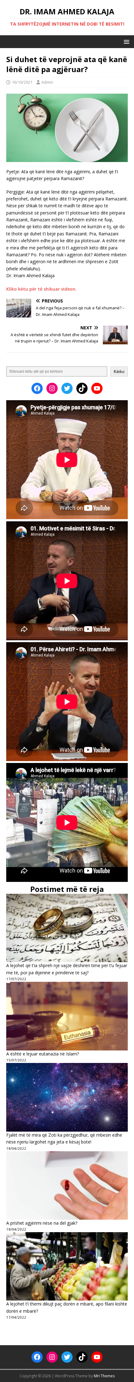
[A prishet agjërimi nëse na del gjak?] (67, 1185)
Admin (47, 82)
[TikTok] (82, 388)
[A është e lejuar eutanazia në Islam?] (67, 1016)
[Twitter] (67, 388)
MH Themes (104, 1376)
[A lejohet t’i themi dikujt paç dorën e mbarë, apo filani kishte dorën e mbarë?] (67, 1266)
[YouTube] (97, 388)
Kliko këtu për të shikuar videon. (41, 289)
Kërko (119, 371)
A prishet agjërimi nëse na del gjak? (41, 1223)
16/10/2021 (22, 82)
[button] (125, 41)
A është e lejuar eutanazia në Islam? (42, 1054)
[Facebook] (37, 388)
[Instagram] (52, 388)
